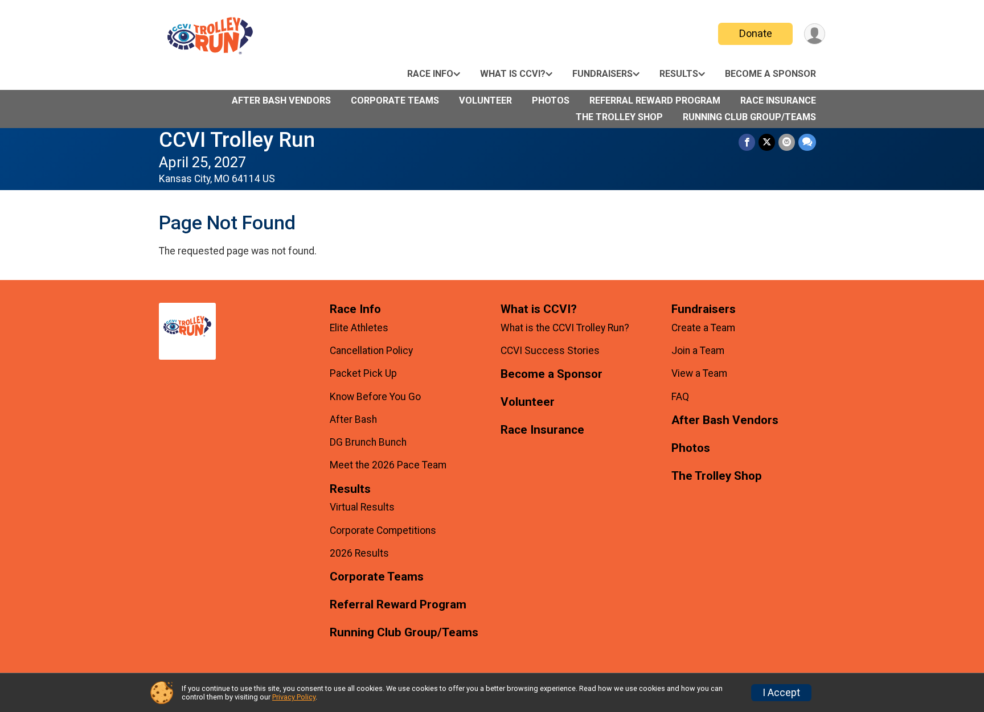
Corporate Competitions (383, 530)
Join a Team (697, 350)
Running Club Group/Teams (749, 117)
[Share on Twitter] (766, 142)
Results (678, 73)
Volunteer (485, 100)
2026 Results (359, 553)
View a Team (699, 373)
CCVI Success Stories (550, 350)
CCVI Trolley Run (237, 139)
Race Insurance (778, 100)
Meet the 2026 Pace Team (388, 465)
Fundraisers (602, 73)
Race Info (430, 73)
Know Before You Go (375, 396)
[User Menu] (814, 33)
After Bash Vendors (281, 100)
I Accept (781, 692)
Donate (755, 33)
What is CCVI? (513, 73)
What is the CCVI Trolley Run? (565, 328)
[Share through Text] (807, 142)
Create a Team (703, 328)
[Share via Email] (786, 142)
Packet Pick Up (363, 373)
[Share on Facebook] (747, 142)
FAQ (680, 396)
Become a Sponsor (770, 73)
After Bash (353, 419)
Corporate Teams (395, 100)
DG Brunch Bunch (368, 442)
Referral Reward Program (654, 100)
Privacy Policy (293, 697)
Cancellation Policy (371, 350)
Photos (550, 100)
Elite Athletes (359, 328)
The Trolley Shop (619, 117)
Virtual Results (362, 507)
